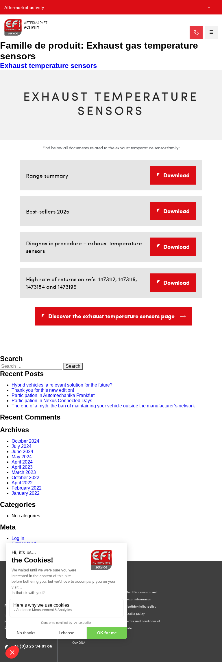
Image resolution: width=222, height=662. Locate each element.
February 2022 (27, 488)
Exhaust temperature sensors (48, 65)
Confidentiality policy (140, 606)
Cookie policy (135, 613)
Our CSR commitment (141, 592)
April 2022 (22, 482)
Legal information (138, 599)
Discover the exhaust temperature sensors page (111, 316)
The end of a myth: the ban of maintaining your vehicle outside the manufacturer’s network (103, 405)
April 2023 (22, 467)
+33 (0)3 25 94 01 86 (32, 646)
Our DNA (78, 642)
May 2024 (22, 456)
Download (176, 175)
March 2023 (24, 472)
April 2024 (22, 461)
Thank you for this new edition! (43, 390)
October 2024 (25, 441)
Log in (18, 538)
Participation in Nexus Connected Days (52, 400)
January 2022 (26, 493)
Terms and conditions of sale (142, 624)
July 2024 (22, 446)
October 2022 (25, 477)
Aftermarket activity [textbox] (24, 7)
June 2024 (22, 451)
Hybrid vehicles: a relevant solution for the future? (62, 385)
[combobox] (111, 7)
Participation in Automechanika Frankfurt (53, 395)
